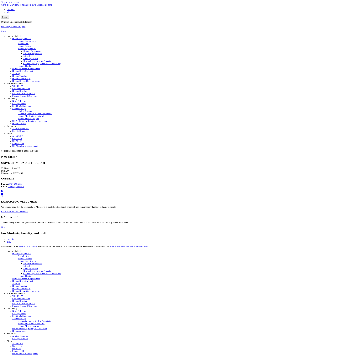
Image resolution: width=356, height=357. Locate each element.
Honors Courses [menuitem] (25, 46)
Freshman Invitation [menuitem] (21, 88)
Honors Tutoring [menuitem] (19, 76)
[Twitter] (178, 194)
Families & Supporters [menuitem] (22, 106)
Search (5, 17)
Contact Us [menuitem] (17, 138)
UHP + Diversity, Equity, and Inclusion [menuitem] (29, 121)
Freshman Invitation (21, 298)
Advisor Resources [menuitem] (20, 128)
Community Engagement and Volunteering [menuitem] (42, 63)
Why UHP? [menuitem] (17, 86)
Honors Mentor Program (28, 326)
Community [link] (12, 98)
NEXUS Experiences (32, 263)
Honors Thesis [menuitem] (24, 66)
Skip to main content (10, 2)
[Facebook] (178, 191)
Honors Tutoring (19, 286)
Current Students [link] (14, 36)
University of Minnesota (27, 246)
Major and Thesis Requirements (26, 278)
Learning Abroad (30, 268)
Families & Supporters (22, 316)
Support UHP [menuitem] (18, 143)
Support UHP (18, 351)
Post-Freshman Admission (23, 303)
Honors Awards (19, 331)
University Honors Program (13, 26)
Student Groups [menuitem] (19, 108)
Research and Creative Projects (37, 271)
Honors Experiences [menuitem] (27, 48)
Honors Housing (19, 301)
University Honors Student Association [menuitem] (35, 113)
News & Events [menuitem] (19, 101)
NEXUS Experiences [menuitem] (32, 53)
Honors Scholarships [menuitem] (21, 78)
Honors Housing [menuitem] (19, 91)
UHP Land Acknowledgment (25, 353)
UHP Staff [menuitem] (16, 141)
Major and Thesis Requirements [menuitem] (26, 68)
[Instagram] (178, 196)
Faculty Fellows (19, 313)
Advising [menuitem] (16, 73)
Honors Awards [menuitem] (19, 123)
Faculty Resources (20, 338)
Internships (28, 266)
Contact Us (17, 346)
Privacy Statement (117, 246)
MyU (9, 12)
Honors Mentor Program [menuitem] (28, 118)
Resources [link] (11, 126)
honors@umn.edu (16, 186)
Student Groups (19, 318)
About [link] (9, 133)
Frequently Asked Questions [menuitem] (24, 96)
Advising (16, 283)
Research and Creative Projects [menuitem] (37, 61)
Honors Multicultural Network (31, 323)
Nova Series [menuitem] (23, 43)
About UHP (17, 343)
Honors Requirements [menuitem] (21, 38)
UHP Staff (16, 348)
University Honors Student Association (35, 321)
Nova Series (23, 256)
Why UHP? (17, 296)
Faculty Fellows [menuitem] (19, 103)
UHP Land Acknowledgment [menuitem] (25, 146)
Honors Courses (25, 258)
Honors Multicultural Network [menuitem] (31, 116)
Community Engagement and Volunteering (42, 273)
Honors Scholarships (21, 288)
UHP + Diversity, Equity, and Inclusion (29, 328)
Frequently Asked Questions (24, 306)
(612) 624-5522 (15, 184)
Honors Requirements (21, 253)
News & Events (19, 311)
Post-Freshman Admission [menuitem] (23, 93)
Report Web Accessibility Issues (136, 246)
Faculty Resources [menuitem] (20, 131)
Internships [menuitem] (28, 56)
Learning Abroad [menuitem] (30, 58)
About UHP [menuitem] (17, 136)
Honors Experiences (27, 261)
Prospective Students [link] (16, 83)
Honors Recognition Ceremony (26, 291)
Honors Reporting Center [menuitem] (23, 71)
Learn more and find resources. (14, 211)
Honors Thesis (24, 276)
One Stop (11, 9)
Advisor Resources (20, 336)
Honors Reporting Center (23, 281)
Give (3, 227)
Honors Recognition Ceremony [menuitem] (26, 81)
